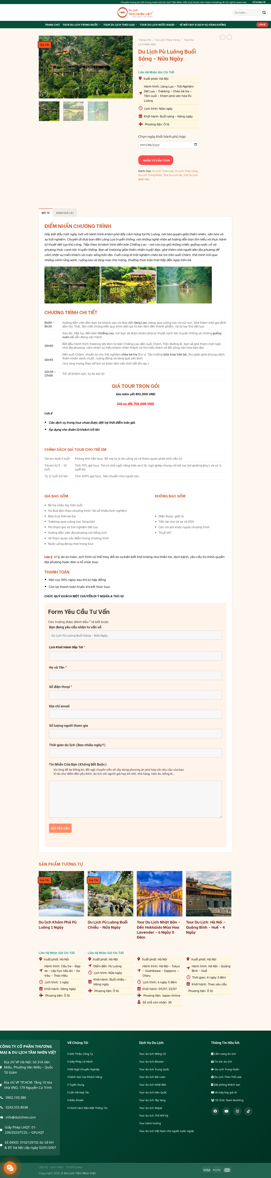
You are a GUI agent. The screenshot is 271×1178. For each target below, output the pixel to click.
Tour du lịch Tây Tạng (152, 1100)
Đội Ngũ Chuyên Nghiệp (84, 1069)
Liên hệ (43, 1167)
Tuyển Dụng (76, 1084)
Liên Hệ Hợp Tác (79, 1092)
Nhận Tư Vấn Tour (156, 160)
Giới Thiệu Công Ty (81, 1054)
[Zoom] (44, 94)
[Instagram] (237, 1111)
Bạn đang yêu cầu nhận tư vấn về (75, 627)
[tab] (46, 213)
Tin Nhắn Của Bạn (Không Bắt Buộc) (78, 764)
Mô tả (46, 213)
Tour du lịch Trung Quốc (154, 1069)
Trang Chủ (52, 24)
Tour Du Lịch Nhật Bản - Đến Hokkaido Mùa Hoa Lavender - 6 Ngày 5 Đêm (158, 929)
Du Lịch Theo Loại (163, 171)
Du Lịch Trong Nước (150, 175)
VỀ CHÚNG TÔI (258, 2)
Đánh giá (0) (65, 213)
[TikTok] (248, 1111)
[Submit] (264, 12)
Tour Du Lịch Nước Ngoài (157, 24)
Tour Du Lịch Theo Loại (119, 24)
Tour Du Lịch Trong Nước (80, 24)
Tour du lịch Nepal (150, 1108)
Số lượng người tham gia (68, 725)
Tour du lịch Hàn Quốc (153, 1092)
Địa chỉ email (59, 706)
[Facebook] (215, 1111)
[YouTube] (226, 1111)
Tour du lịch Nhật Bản (152, 1084)
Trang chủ (144, 39)
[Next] (126, 67)
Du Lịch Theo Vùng (167, 39)
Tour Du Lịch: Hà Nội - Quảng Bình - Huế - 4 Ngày (205, 926)
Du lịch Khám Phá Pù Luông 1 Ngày (58, 924)
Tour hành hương (150, 1123)
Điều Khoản (76, 1100)
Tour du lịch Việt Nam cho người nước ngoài (166, 1131)
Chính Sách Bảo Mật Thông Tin (88, 1108)
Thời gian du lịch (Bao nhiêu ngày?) (77, 745)
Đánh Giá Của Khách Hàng (85, 1077)
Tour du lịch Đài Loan (152, 1077)
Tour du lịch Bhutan (151, 1061)
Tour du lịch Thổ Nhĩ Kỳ (153, 1115)
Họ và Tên (58, 667)
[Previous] (45, 67)
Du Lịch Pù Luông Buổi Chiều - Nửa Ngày (108, 924)
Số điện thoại (60, 686)
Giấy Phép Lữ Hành (81, 1061)
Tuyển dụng (74, 1167)
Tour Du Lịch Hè (172, 175)
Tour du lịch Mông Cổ (152, 1054)
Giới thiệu (57, 1167)
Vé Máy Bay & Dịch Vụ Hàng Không (203, 24)
